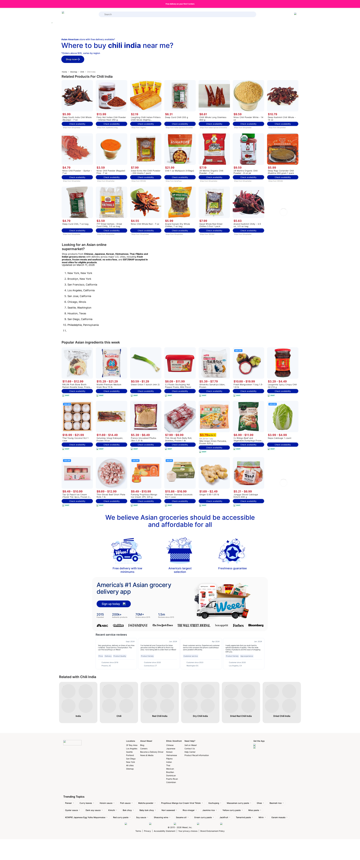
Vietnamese (171, 755)
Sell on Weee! (190, 745)
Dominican (171, 775)
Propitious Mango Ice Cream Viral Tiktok (181, 803)
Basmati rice (276, 803)
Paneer (68, 803)
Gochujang (213, 803)
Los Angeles (131, 748)
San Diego (131, 758)
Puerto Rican (172, 779)
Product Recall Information (196, 755)
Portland (130, 755)
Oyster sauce (71, 810)
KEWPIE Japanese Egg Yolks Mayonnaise (85, 817)
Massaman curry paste (238, 803)
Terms (138, 831)
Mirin (261, 817)
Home (64, 72)
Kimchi (111, 810)
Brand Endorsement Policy (212, 831)
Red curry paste (120, 817)
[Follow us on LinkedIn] (184, 824)
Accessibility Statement (164, 831)
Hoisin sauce (106, 803)
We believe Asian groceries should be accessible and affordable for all (180, 521)
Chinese (170, 745)
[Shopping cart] (296, 14)
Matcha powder (145, 803)
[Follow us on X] (228, 824)
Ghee (259, 803)
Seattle (129, 752)
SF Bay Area (131, 745)
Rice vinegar (189, 810)
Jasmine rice (208, 810)
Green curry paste (203, 817)
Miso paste (253, 810)
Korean (169, 752)
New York (130, 762)
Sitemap (73, 72)
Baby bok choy (147, 810)
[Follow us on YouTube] (208, 824)
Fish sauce (125, 803)
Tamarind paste (243, 817)
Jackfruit (224, 817)
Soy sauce (141, 817)
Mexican (170, 769)
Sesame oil (181, 817)
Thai (168, 765)
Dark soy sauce (93, 810)
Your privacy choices (187, 831)
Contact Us (189, 748)
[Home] (73, 14)
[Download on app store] (265, 745)
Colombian (171, 782)
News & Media (146, 755)
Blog (142, 745)
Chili (82, 72)
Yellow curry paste (231, 810)
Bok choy (127, 810)
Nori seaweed (168, 810)
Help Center (189, 752)
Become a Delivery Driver (151, 752)
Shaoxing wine (161, 817)
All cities (130, 765)
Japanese (170, 748)
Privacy (147, 831)
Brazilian (170, 772)
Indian (169, 762)
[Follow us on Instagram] (160, 824)
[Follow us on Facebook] (136, 824)
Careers (143, 748)
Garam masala (278, 817)
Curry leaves (86, 803)
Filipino (169, 758)
